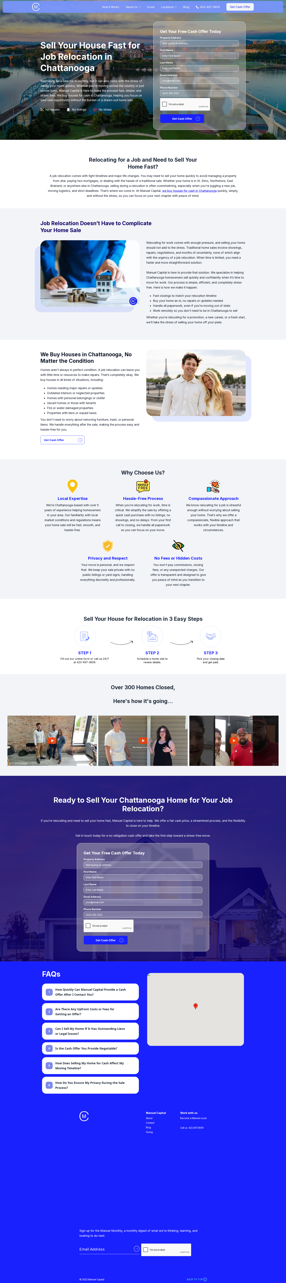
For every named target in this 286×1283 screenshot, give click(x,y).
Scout (151, 7)
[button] (195, 1006)
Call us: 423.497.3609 (192, 1127)
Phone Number (169, 87)
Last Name (166, 62)
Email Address (168, 75)
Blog (186, 7)
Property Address (170, 37)
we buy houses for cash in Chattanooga (189, 190)
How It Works (110, 7)
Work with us (188, 1113)
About (149, 1118)
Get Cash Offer (240, 7)
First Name (166, 50)
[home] (65, 7)
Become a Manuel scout (193, 1118)
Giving (149, 1132)
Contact (150, 1122)
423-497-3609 (210, 7)
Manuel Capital (156, 1113)
